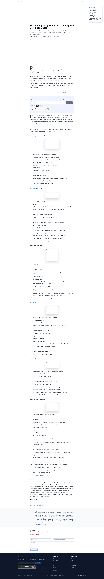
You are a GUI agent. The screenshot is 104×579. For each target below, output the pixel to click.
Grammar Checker (74, 558)
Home (54, 558)
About (54, 567)
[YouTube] (83, 575)
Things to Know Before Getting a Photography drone (95, 19)
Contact (55, 570)
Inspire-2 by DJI (92, 15)
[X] (78, 575)
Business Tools (56, 1)
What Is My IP (73, 568)
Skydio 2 (91, 13)
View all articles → (38, 524)
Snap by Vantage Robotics (94, 9)
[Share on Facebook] (37, 505)
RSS (63, 575)
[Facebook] (80, 575)
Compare (55, 563)
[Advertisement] (52, 14)
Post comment (34, 549)
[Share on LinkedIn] (40, 505)
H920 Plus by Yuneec (93, 16)
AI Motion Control (74, 562)
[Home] (38, 2)
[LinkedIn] (81, 575)
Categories (55, 560)
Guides (50, 1)
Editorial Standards (57, 568)
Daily (37, 105)
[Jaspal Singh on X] (43, 524)
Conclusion (91, 20)
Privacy (48, 575)
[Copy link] (43, 505)
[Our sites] (25, 2)
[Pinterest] (85, 575)
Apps (62, 1)
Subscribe (69, 102)
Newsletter (67, 1)
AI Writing (73, 560)
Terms (51, 575)
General (58, 36)
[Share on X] (34, 505)
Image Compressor (75, 563)
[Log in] (85, 2)
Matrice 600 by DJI (93, 10)
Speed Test (73, 567)
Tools (45, 1)
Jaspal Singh (32, 36)
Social (41, 1)
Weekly (41, 105)
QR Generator (73, 565)
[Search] (82, 2)
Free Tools (55, 562)
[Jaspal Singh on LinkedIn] (45, 524)
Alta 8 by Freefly (92, 12)
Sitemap (59, 575)
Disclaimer (55, 575)
